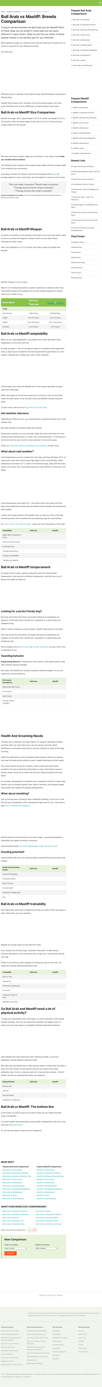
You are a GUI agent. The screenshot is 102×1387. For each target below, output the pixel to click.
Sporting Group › (77, 268)
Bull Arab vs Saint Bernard (13, 1199)
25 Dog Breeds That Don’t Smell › (83, 184)
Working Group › (77, 278)
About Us (81, 1331)
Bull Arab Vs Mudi (43, 1211)
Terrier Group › (76, 273)
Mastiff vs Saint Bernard (46, 1199)
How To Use (82, 1338)
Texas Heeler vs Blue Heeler (10, 1357)
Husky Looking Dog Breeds (9, 1334)
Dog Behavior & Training (59, 1338)
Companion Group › (78, 242)
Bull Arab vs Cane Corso (12, 1179)
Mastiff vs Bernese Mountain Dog (50, 1176)
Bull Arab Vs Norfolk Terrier (47, 1221)
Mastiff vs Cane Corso (45, 1179)
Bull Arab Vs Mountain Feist (14, 1224)
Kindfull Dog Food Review (35, 1363)
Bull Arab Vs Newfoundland (47, 1218)
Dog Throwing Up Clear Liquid (36, 1334)
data (54, 174)
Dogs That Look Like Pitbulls (10, 1343)
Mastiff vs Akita (43, 1195)
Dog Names (56, 1355)
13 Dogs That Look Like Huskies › (83, 179)
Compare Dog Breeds (59, 1351)
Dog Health (55, 1331)
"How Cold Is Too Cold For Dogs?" (18, 524)
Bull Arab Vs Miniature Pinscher (15, 1211)
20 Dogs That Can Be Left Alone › (83, 166)
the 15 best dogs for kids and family (33, 647)
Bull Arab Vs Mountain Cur (13, 1221)
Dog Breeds (56, 1348)
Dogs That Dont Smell (7, 1347)
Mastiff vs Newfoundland (47, 1186)
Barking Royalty (11, 3)
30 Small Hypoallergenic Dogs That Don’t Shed (38, 846)
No (35, 1230)
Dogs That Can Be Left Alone (10, 1331)
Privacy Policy (82, 1348)
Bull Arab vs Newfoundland (14, 1186)
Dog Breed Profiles (58, 1345)
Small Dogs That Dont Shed (9, 1350)
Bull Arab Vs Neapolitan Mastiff (48, 1214)
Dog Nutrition (56, 1334)
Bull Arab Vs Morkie (10, 1218)
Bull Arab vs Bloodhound (12, 1192)
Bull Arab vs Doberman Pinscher (15, 1173)
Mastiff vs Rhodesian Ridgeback (50, 1189)
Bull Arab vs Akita (10, 1195)
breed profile (17, 1125)
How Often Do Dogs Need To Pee (37, 1338)
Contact (80, 1345)
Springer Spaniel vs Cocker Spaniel (12, 1364)
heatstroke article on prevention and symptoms (28, 446)
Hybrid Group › (76, 257)
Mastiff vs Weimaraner (46, 1183)
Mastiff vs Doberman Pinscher (49, 1173)
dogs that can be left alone (36, 407)
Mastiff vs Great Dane (45, 1170)
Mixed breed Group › (78, 262)
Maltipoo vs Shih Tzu (7, 1361)
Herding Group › (76, 247)
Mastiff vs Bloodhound (46, 1192)
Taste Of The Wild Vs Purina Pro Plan (38, 1353)
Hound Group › (76, 252)
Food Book (55, 1358)
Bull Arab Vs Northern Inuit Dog (48, 1224)
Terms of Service (83, 1351)
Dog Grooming (56, 1341)
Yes (29, 1230)
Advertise (81, 1341)
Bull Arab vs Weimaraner (12, 1183)
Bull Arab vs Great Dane (12, 1170)
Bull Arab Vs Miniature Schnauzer (16, 1214)
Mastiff (51, 303)
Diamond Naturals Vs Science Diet (37, 1356)
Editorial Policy (82, 1334)
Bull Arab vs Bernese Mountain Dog (17, 1176)
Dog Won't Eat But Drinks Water (36, 1331)
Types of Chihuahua (7, 1354)
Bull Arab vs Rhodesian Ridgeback (16, 1189)
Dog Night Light (32, 1360)
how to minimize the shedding (17, 806)
